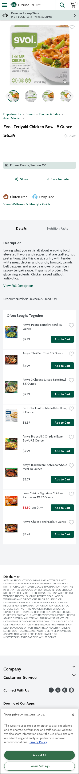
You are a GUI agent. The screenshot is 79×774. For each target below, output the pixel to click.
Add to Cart (62, 339)
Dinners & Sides (49, 114)
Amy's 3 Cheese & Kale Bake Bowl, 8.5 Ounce (45, 382)
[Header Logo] (25, 5)
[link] (58, 179)
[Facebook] (51, 691)
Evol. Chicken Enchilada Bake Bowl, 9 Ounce (45, 410)
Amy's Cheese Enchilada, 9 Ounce (44, 522)
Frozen (30, 114)
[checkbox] (72, 27)
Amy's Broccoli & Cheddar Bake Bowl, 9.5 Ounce (43, 438)
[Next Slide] (70, 96)
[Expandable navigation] (4, 5)
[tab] (21, 228)
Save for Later (60, 179)
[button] (62, 5)
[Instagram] (64, 691)
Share (24, 179)
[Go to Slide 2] (30, 96)
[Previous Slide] (8, 96)
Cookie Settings (39, 766)
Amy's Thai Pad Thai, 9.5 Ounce (43, 353)
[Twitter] (57, 691)
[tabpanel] (39, 391)
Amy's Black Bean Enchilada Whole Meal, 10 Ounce (45, 467)
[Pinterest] (71, 691)
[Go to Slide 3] (48, 96)
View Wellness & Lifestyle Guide (27, 204)
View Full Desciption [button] (18, 286)
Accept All (39, 755)
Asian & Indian (12, 118)
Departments (12, 114)
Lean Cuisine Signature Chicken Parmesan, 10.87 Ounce (43, 495)
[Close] (73, 714)
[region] (39, 741)
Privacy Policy (38, 742)
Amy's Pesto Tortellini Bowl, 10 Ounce (43, 327)
